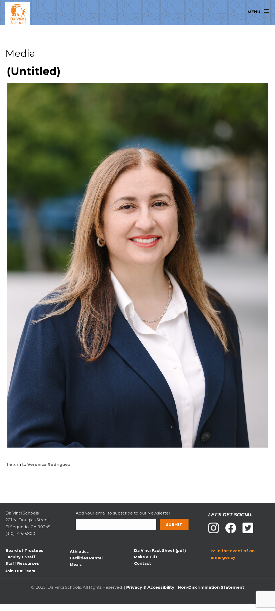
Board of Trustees (24, 550)
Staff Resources (22, 563)
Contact (142, 563)
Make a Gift (145, 557)
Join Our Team (20, 571)
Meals (76, 564)
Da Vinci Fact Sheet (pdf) (160, 550)
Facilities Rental (86, 558)
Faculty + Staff (20, 557)
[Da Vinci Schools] (20, 14)
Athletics (79, 551)
